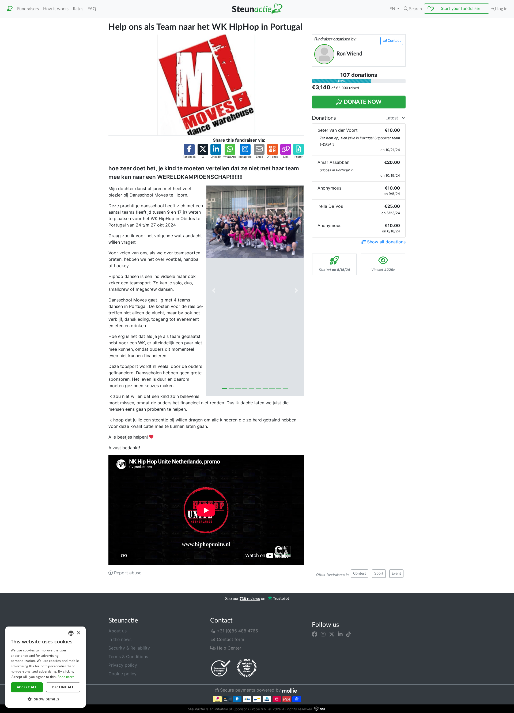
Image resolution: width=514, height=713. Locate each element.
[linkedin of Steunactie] (340, 634)
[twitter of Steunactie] (331, 634)
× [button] (78, 633)
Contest (359, 573)
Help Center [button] (228, 648)
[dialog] (45, 667)
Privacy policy (122, 665)
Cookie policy (122, 673)
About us (117, 630)
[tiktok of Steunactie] (348, 634)
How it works (56, 9)
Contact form (230, 639)
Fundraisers (28, 9)
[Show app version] (510, 709)
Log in (502, 9)
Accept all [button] (27, 687)
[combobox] (71, 633)
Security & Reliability (129, 648)
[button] (413, 8)
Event (396, 573)
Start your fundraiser (460, 8)
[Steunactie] (9, 8)
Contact (394, 41)
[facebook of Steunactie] (314, 634)
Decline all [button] (63, 687)
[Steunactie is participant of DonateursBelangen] (221, 668)
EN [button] (393, 9)
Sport (378, 573)
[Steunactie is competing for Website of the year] (246, 668)
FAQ (92, 9)
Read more (66, 676)
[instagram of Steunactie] (323, 634)
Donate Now (361, 102)
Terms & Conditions (128, 656)
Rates (78, 9)
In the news (119, 639)
